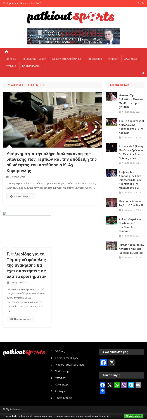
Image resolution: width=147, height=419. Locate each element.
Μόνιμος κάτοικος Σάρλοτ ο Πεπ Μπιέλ (131, 203)
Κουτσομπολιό (31, 66)
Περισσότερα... (22, 196)
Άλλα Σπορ (130, 58)
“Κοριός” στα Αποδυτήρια (66, 58)
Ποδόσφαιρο (94, 58)
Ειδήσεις (11, 58)
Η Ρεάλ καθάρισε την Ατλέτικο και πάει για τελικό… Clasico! (131, 248)
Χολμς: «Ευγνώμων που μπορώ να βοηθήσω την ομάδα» (130, 225)
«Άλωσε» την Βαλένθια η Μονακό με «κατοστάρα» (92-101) (131, 101)
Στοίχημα (11, 66)
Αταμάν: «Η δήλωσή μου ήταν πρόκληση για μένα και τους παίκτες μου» (131, 152)
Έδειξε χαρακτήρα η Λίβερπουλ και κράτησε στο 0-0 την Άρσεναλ (131, 127)
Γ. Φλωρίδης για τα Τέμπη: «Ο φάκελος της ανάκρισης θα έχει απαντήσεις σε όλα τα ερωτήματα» (26, 265)
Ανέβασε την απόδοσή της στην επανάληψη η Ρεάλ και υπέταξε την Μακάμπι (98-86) (130, 180)
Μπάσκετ (113, 58)
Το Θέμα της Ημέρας (34, 58)
